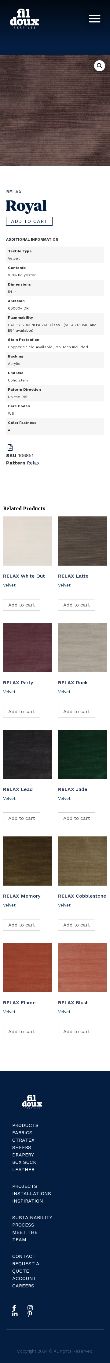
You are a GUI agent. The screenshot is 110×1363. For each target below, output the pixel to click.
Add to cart (29, 221)
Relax (14, 192)
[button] (95, 18)
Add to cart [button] (21, 605)
